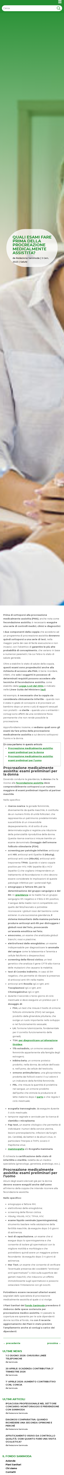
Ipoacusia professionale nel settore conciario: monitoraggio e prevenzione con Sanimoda (32, 1406)
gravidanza (21, 895)
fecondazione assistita (29, 783)
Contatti (11, 1472)
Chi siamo (11, 1468)
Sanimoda (13, 1362)
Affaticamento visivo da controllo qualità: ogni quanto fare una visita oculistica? (31, 1438)
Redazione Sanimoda (27, 258)
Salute (23, 261)
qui (43, 689)
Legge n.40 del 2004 (31, 686)
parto (40, 1097)
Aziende (11, 1460)
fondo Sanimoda (35, 1305)
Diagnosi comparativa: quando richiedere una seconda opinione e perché (29, 1422)
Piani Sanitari (13, 1464)
